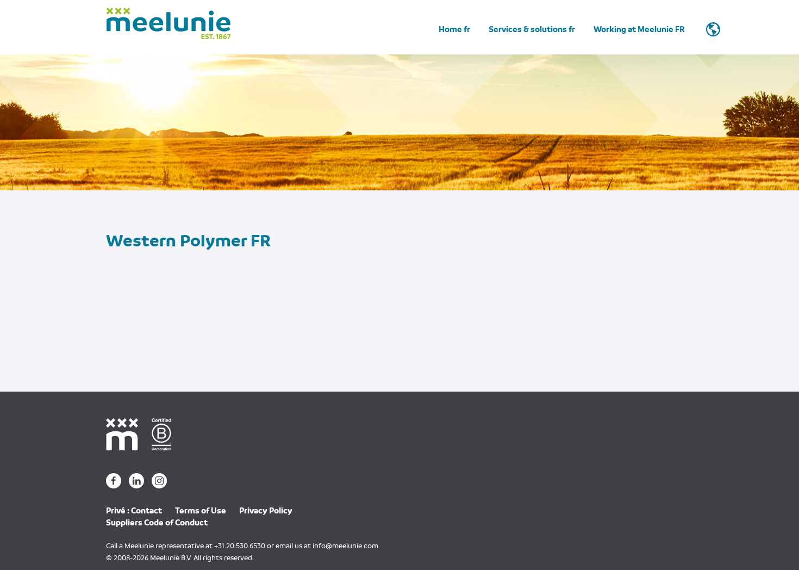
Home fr (454, 29)
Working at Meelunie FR (639, 29)
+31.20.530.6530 (239, 546)
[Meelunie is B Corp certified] (165, 433)
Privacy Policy (265, 511)
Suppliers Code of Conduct (157, 523)
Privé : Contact (134, 511)
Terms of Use (200, 511)
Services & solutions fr (532, 29)
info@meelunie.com (345, 546)
